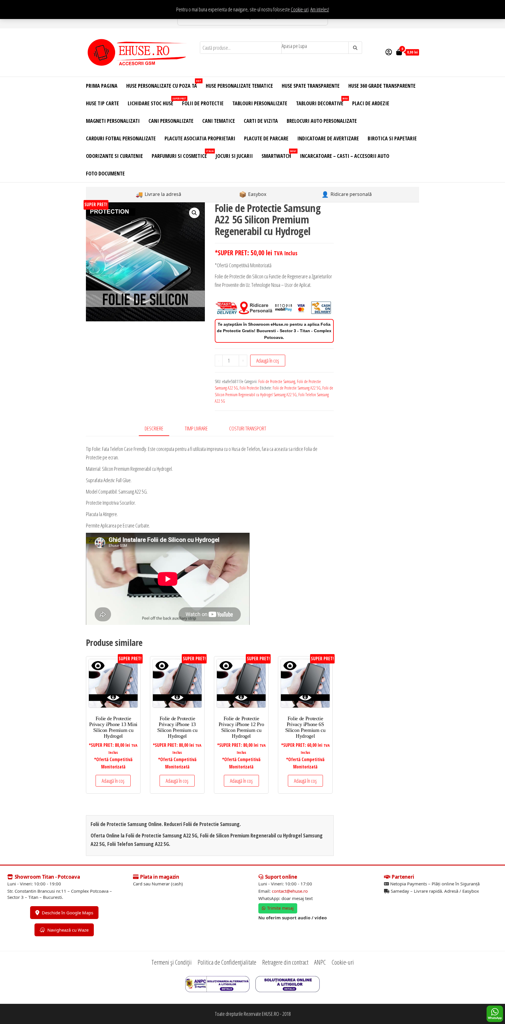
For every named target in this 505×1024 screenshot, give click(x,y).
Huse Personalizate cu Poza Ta (163, 84)
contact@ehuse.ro (290, 891)
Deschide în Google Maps (67, 913)
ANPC (320, 962)
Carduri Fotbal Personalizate (121, 138)
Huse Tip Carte (102, 103)
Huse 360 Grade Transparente (382, 85)
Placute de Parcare (266, 138)
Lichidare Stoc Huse (153, 101)
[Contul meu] (388, 51)
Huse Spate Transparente (311, 85)
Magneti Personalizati (113, 120)
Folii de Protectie (203, 103)
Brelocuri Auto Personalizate (322, 120)
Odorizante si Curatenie (114, 155)
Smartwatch (278, 154)
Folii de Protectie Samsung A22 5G (297, 388)
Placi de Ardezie (370, 103)
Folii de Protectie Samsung (276, 381)
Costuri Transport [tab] (247, 428)
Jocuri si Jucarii (234, 155)
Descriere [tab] (154, 428)
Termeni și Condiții (171, 962)
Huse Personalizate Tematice (239, 85)
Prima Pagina (101, 85)
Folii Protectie (249, 388)
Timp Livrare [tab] (196, 428)
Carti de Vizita (261, 120)
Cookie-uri (300, 9)
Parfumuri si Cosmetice (181, 154)
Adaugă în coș (267, 360)
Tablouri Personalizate (259, 103)
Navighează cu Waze (68, 930)
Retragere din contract (285, 962)
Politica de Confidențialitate (227, 962)
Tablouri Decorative (322, 101)
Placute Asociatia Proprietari (200, 138)
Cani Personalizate (170, 120)
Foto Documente (105, 173)
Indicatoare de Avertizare (328, 138)
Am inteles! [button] (319, 9)
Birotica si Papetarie (392, 138)
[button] (194, 213)
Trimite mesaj (280, 908)
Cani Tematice (218, 120)
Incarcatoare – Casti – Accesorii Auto (344, 155)
